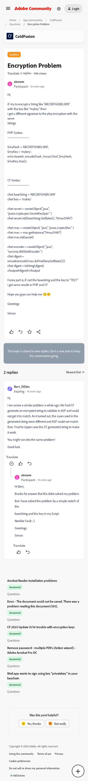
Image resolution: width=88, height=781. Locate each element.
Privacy (59, 753)
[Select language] (59, 8)
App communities (33, 20)
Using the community (21, 753)
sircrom (19, 82)
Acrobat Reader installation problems (32, 580)
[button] (8, 10)
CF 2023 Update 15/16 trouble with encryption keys (41, 627)
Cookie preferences (19, 761)
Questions (15, 24)
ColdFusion (56, 20)
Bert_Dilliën (22, 386)
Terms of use (44, 753)
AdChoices (19, 775)
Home (12, 20)
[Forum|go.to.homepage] (33, 8)
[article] (44, 425)
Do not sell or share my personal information (34, 768)
